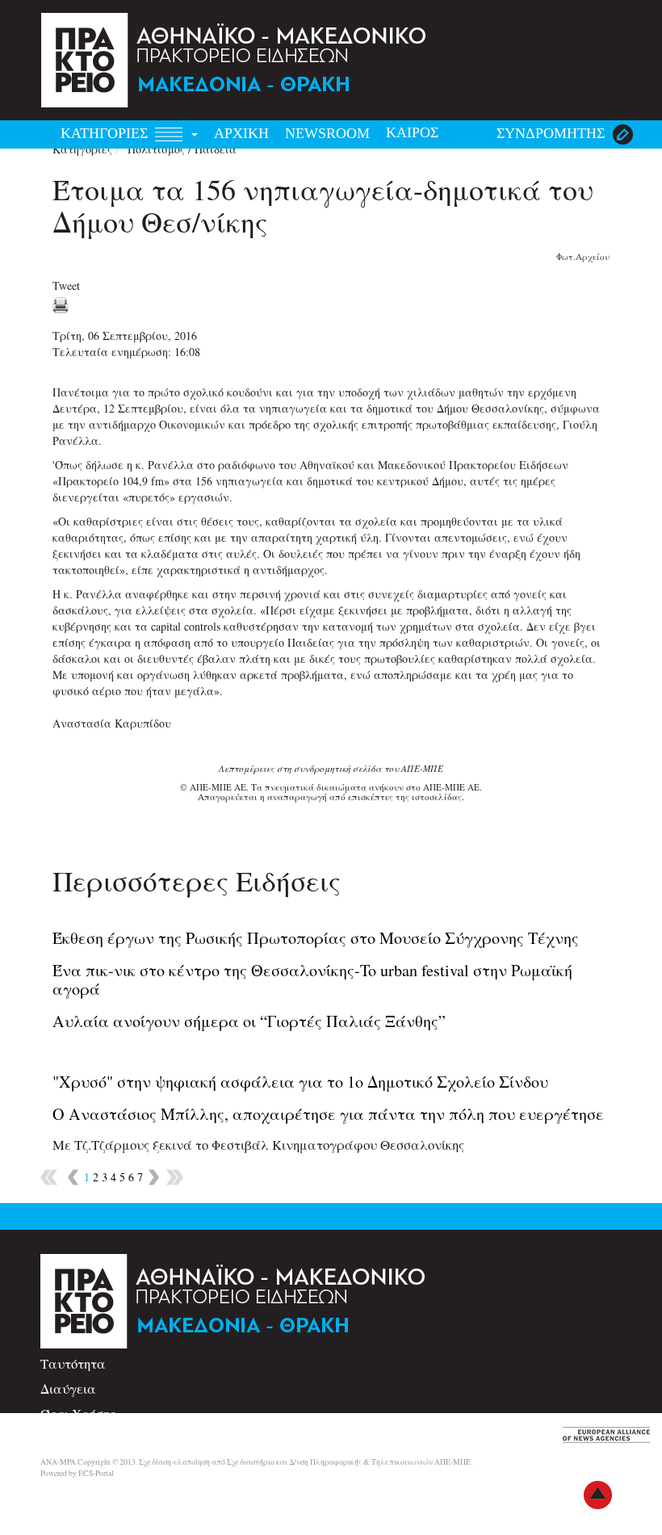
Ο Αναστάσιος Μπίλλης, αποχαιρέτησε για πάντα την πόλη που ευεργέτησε (328, 1114)
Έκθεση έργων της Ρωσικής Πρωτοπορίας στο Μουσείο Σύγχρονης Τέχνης (315, 938)
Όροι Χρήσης (77, 1413)
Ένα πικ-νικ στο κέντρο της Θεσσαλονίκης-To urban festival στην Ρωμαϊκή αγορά (312, 979)
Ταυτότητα (73, 1363)
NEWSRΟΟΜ (327, 133)
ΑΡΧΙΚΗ (241, 133)
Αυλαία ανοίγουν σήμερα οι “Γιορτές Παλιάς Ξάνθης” (249, 1021)
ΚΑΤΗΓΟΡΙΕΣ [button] (106, 133)
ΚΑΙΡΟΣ (412, 132)
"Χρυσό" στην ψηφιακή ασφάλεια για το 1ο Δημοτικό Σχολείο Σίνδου (300, 1082)
